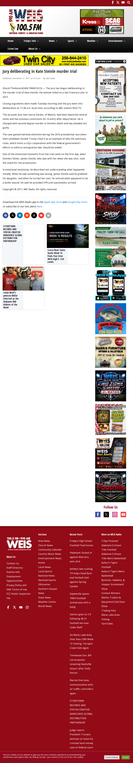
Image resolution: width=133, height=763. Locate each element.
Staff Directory (14, 567)
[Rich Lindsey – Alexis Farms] (110, 246)
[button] (129, 3)
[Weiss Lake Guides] (110, 318)
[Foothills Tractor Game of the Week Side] (110, 486)
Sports (71, 41)
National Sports (47, 580)
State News (44, 597)
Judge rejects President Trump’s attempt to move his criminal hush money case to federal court (81, 738)
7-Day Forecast (109, 540)
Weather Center (47, 601)
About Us (33, 48)
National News (46, 575)
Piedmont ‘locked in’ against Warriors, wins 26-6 (81, 557)
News (52, 41)
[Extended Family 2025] (110, 130)
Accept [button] (125, 757)
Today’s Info (30, 41)
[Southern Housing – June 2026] (110, 169)
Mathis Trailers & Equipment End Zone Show (113, 602)
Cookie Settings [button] (112, 757)
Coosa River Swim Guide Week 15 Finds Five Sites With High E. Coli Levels (56, 256)
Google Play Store (77, 202)
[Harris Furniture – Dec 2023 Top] (110, 352)
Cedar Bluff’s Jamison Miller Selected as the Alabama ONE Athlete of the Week (11, 300)
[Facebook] (112, 2)
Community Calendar (50, 549)
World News (45, 606)
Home (10, 41)
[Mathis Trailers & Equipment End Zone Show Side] (110, 385)
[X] (117, 2)
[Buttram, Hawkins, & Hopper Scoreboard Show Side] (110, 208)
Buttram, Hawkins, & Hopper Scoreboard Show (113, 584)
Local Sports (45, 571)
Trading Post (108, 610)
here (39, 206)
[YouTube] (123, 2)
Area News (44, 540)
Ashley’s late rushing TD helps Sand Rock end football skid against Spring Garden (81, 577)
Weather (91, 41)
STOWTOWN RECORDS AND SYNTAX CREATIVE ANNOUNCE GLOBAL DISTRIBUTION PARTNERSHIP (12, 234)
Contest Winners (110, 593)
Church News (45, 545)
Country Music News (49, 553)
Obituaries (44, 584)
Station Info (13, 572)
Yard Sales (107, 623)
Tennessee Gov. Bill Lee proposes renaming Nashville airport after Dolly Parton (80, 664)
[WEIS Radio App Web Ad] (110, 284)
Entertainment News (49, 558)
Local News (44, 567)
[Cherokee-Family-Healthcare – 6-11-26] (110, 88)
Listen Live (13, 48)
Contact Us (12, 563)
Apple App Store (53, 202)
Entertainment (115, 41)
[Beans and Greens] (110, 419)
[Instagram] (27, 607)
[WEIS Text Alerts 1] (110, 452)
